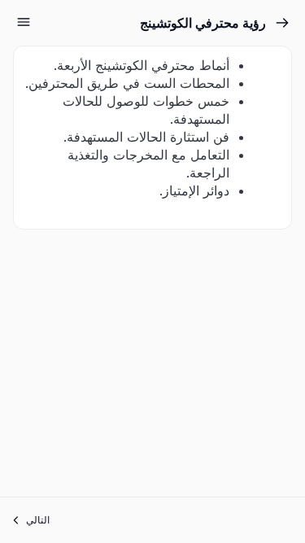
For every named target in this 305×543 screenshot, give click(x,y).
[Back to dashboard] (282, 22)
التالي (38, 520)
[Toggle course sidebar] (23, 22)
